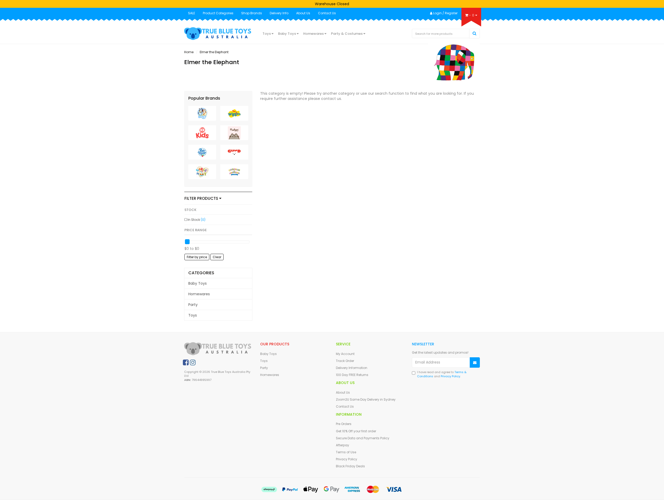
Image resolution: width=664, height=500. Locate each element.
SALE (191, 13)
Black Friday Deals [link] (350, 466)
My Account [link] (345, 354)
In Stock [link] (196, 219)
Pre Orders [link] (343, 424)
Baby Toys (287, 33)
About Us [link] (343, 392)
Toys (267, 33)
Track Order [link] (345, 361)
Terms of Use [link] (346, 452)
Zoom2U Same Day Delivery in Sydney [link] (366, 399)
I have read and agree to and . (441, 374)
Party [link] (193, 304)
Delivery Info (279, 13)
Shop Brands (251, 13)
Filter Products (201, 198)
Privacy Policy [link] (346, 459)
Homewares (313, 33)
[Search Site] (474, 33)
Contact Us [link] (345, 406)
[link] (186, 362)
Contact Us (327, 13)
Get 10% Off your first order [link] (356, 431)
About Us (303, 13)
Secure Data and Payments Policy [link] (362, 438)
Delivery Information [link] (351, 368)
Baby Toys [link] (197, 283)
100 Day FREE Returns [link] (352, 375)
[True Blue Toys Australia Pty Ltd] (218, 33)
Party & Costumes (347, 33)
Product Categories (218, 13)
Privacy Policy (450, 376)
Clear (217, 257)
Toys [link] (192, 315)
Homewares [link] (199, 294)
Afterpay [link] (342, 445)
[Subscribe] (475, 362)
